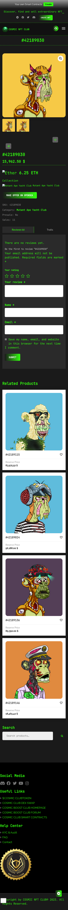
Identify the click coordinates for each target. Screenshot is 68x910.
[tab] (18, 230)
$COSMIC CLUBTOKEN (16, 798)
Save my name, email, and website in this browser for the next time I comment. (33, 343)
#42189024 (13, 537)
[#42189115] (34, 421)
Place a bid (37, 395)
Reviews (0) (18, 229)
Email (10, 322)
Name (9, 305)
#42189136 (13, 620)
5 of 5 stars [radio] (28, 276)
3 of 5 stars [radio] (17, 276)
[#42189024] (34, 504)
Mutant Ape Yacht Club (31, 210)
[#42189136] (34, 587)
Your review (15, 282)
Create (48, 4)
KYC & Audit (9, 832)
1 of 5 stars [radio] (7, 276)
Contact (7, 842)
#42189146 (13, 703)
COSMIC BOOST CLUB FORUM (21, 812)
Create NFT (45, 18)
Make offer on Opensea (19, 195)
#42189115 (13, 454)
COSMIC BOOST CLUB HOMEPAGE (24, 807)
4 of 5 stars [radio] (23, 276)
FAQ (5, 837)
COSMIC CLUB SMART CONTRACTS (24, 817)
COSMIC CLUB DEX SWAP (18, 803)
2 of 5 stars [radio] (12, 276)
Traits (50, 229)
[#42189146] (34, 670)
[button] (60, 58)
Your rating (12, 270)
